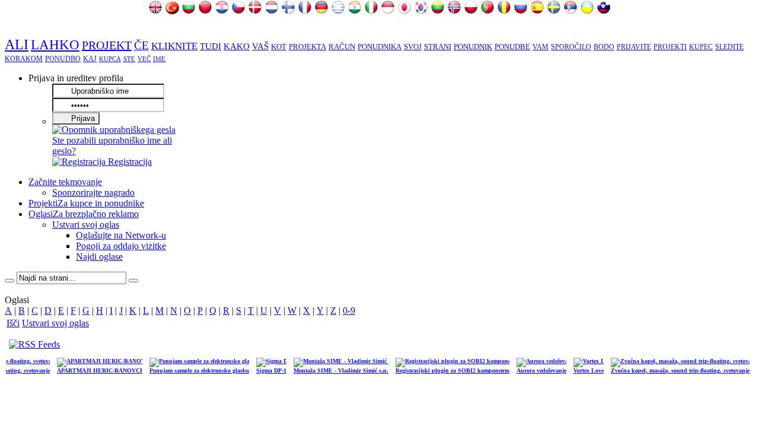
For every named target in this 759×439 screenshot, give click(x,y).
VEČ (144, 59)
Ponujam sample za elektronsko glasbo (191, 370)
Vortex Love (581, 370)
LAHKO (55, 44)
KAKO (237, 46)
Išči (13, 323)
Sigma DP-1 (263, 370)
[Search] (9, 280)
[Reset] (133, 280)
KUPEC (701, 47)
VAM (540, 47)
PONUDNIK (473, 46)
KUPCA (110, 59)
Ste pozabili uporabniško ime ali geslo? (112, 145)
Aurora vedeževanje (534, 370)
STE (129, 59)
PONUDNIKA (379, 46)
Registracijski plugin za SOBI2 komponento (445, 370)
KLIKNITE (174, 46)
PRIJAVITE (634, 47)
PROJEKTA (307, 46)
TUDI (210, 46)
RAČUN (342, 46)
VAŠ (260, 46)
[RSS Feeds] (34, 344)
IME (159, 59)
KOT (278, 46)
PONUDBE (512, 46)
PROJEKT (107, 45)
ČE (141, 45)
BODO (604, 47)
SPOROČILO (571, 47)
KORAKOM (24, 59)
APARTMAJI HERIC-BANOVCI (92, 370)
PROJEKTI (670, 47)
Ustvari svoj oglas (55, 323)
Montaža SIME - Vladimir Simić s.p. (333, 370)
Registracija (129, 162)
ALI (16, 44)
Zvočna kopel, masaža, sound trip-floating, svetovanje (672, 370)
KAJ (90, 59)
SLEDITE (729, 47)
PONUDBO (63, 59)
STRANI (437, 46)
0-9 (349, 311)
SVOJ (413, 46)
